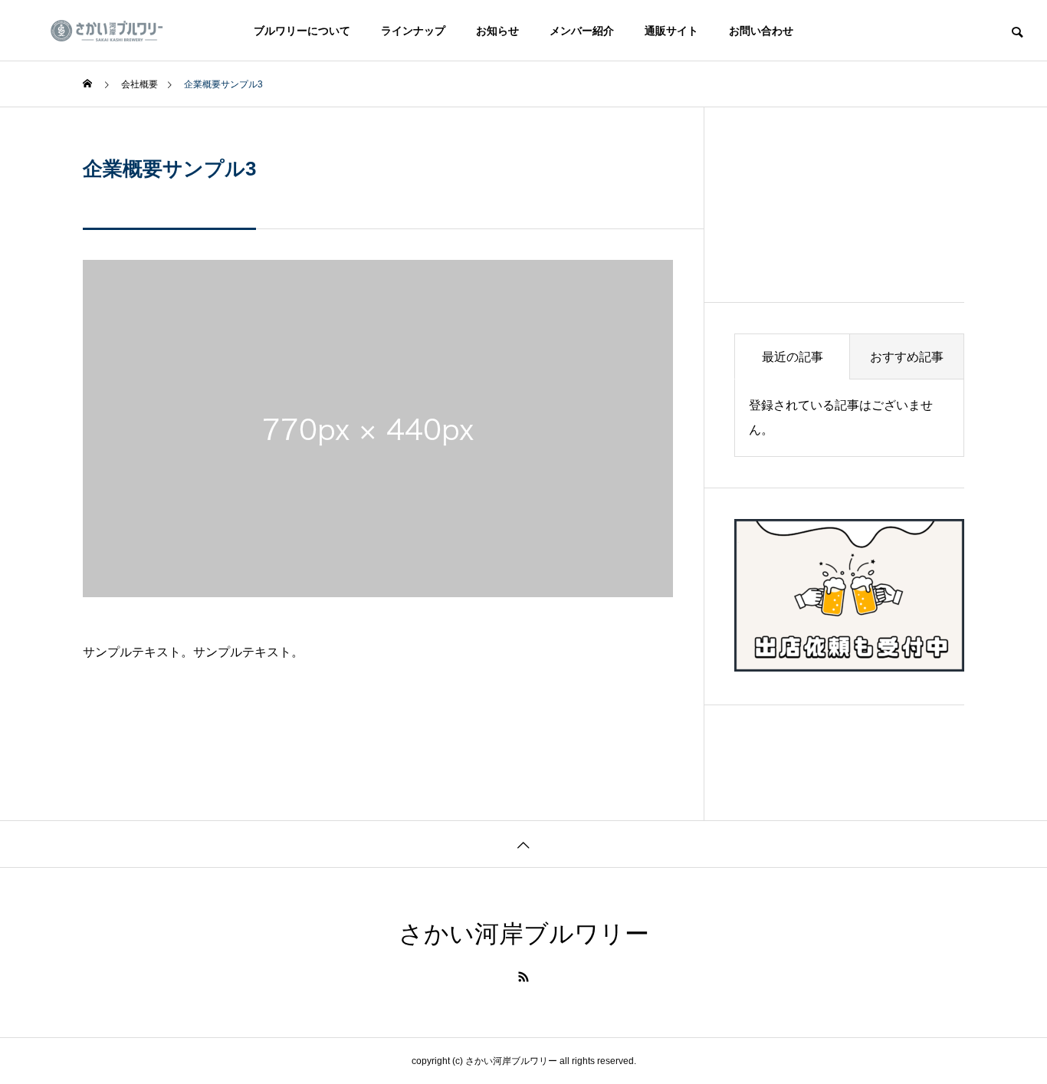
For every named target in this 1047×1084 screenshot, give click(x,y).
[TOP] (523, 843)
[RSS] (523, 976)
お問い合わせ (761, 31)
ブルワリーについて (302, 31)
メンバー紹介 (582, 31)
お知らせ (497, 31)
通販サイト (671, 31)
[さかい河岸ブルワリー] (115, 30)
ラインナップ (413, 31)
